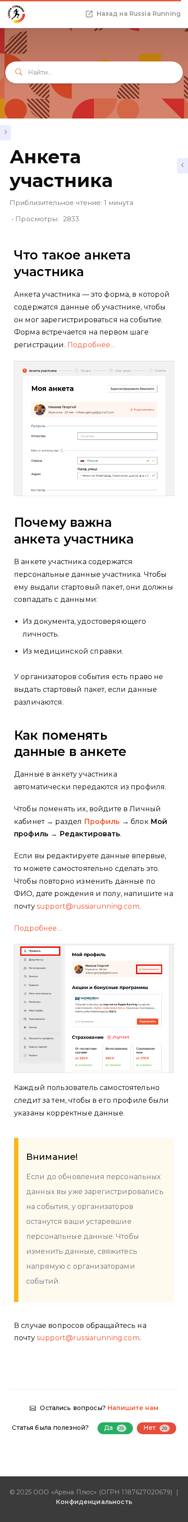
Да (114, 1428)
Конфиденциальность (94, 1502)
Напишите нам (133, 1408)
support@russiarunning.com (88, 906)
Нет (155, 1428)
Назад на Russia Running (139, 14)
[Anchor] (167, 263)
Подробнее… (91, 345)
